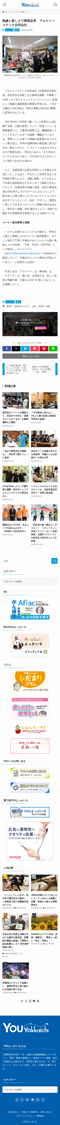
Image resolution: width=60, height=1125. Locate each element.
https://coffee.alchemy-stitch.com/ (22, 253)
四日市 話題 (44, 306)
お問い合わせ (45, 1112)
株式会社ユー (14, 1112)
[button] (6, 348)
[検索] (43, 1100)
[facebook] (22, 1001)
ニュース (9, 30)
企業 (34, 306)
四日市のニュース (22, 306)
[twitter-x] (26, 1001)
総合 (17, 30)
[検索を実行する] (54, 561)
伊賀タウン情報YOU (30, 1112)
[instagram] (30, 1001)
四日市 (9, 306)
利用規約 (40, 1115)
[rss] (38, 1001)
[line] (34, 1001)
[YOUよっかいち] (30, 4)
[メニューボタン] (4, 4)
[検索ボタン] (55, 4)
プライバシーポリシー (25, 1115)
